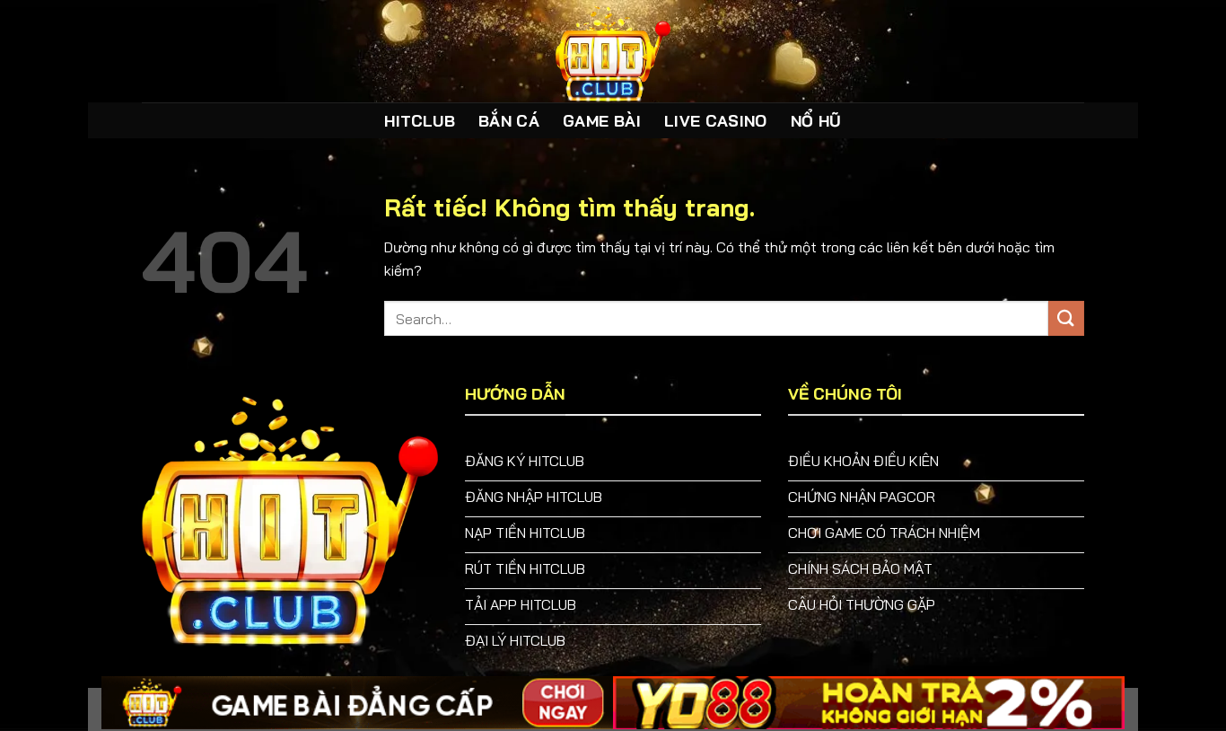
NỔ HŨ (816, 120)
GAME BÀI (602, 120)
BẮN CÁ (508, 120)
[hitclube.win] (613, 51)
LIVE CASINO (715, 120)
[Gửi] (1066, 318)
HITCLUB (419, 120)
